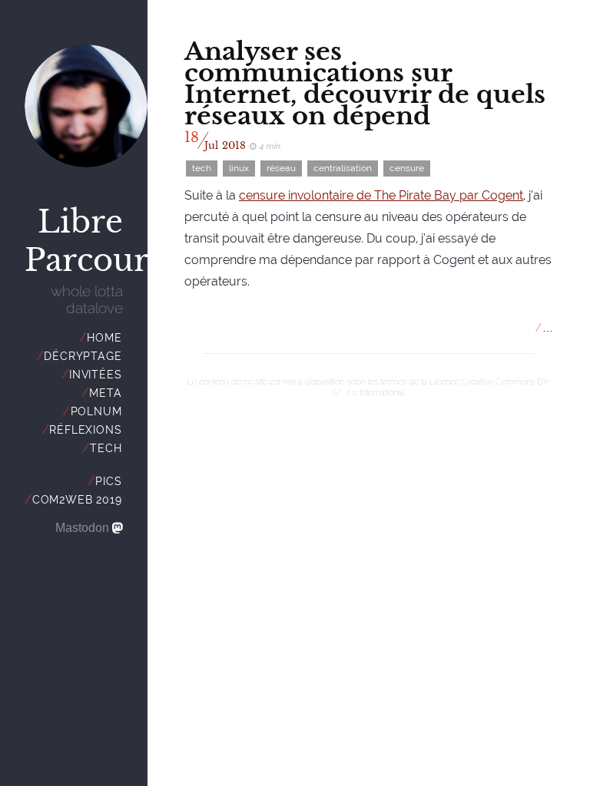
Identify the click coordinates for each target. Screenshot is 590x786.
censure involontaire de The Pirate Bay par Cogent (381, 195)
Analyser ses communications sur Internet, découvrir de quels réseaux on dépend (364, 83)
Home (104, 338)
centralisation (342, 168)
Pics (108, 481)
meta (105, 393)
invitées (95, 374)
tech (105, 448)
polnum (96, 411)
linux (239, 168)
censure (406, 168)
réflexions (85, 430)
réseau (281, 168)
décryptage (82, 356)
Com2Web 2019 (77, 500)
